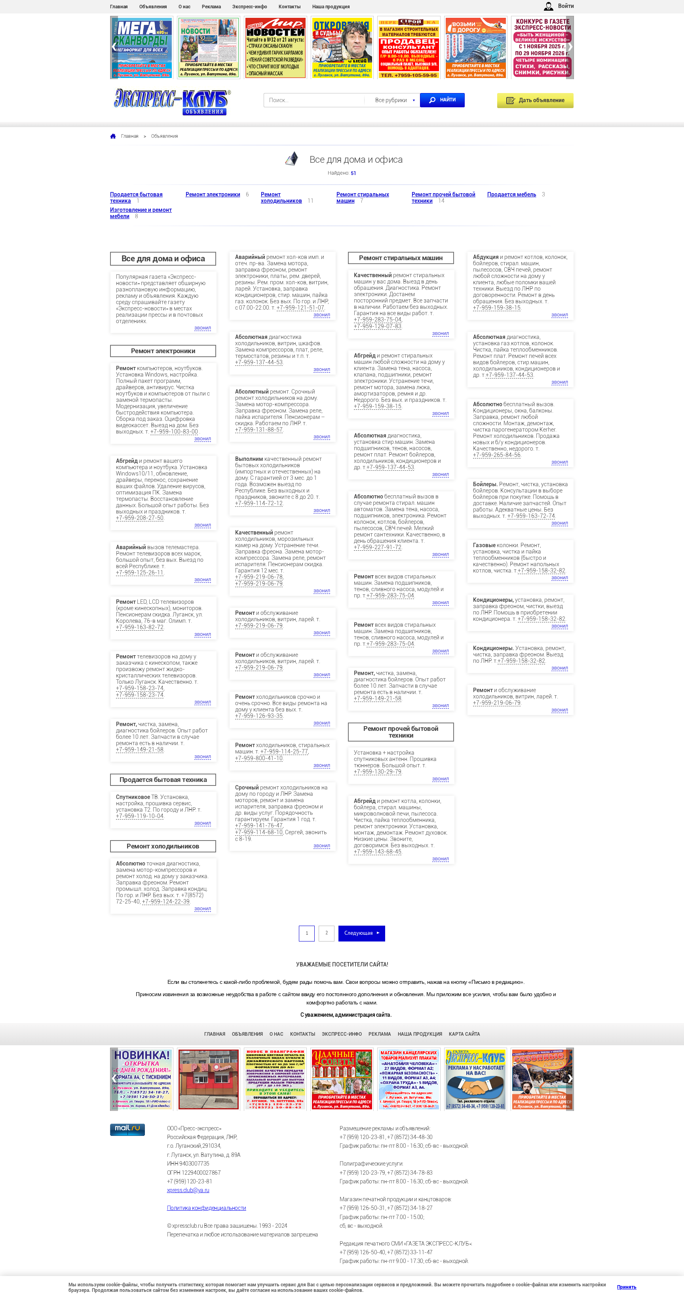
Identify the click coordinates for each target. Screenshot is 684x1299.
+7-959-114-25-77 (284, 751)
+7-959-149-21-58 (139, 749)
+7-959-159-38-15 (377, 406)
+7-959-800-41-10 (259, 758)
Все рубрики (391, 100)
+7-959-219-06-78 (259, 577)
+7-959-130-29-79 (377, 771)
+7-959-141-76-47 (259, 825)
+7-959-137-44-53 (259, 362)
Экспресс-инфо (249, 7)
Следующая (358, 933)
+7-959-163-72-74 (531, 516)
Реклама (211, 7)
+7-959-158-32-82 (541, 570)
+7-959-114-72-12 (259, 503)
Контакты (290, 7)
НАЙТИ (448, 100)
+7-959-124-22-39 (166, 901)
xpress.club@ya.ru (188, 1190)
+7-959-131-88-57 (259, 429)
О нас (184, 7)
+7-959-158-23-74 (139, 688)
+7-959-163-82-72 (139, 627)
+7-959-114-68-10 (259, 832)
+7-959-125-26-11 (139, 572)
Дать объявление (541, 100)
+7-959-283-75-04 (377, 319)
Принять (620, 1287)
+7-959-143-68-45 (377, 851)
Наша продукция (331, 7)
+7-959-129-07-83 (377, 326)
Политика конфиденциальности (206, 1208)
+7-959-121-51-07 (300, 307)
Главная (119, 7)
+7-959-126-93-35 (259, 716)
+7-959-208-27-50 (139, 518)
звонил (202, 328)
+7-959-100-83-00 (174, 431)
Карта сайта (464, 1034)
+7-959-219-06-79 (259, 583)
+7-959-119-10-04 (139, 816)
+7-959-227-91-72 (377, 547)
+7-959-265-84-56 (497, 455)
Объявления (153, 7)
